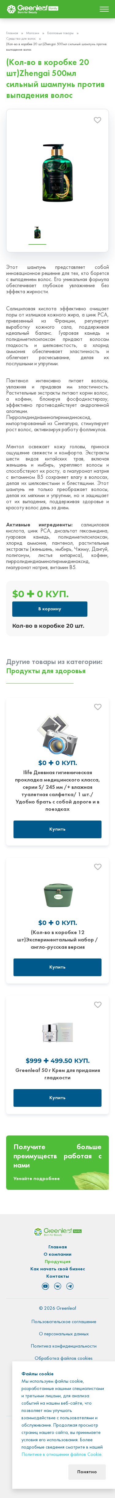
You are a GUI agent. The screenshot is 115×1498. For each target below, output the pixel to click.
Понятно (87, 1472)
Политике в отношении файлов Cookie (61, 1454)
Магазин (32, 33)
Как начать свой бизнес (57, 1269)
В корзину (49, 609)
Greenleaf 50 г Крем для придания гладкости (57, 1074)
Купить (57, 829)
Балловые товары (60, 33)
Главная (12, 33)
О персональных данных (64, 1334)
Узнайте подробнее (36, 1178)
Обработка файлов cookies (64, 1358)
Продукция (58, 1261)
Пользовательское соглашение (63, 1321)
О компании (57, 1254)
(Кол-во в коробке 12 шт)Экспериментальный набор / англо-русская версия (57, 940)
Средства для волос (21, 39)
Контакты (57, 1276)
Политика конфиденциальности (64, 1346)
